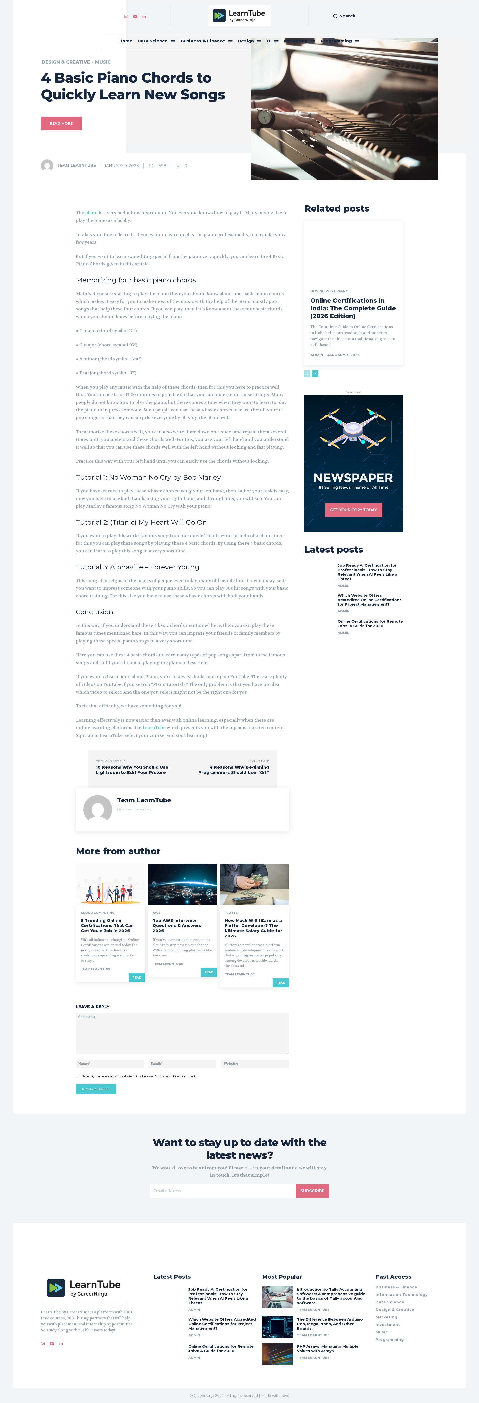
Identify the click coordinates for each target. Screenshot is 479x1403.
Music (103, 62)
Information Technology (402, 1294)
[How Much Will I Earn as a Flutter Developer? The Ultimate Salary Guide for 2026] (254, 884)
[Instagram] (126, 16)
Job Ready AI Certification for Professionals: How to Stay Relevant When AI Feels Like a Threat (367, 572)
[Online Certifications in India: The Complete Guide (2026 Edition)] (353, 251)
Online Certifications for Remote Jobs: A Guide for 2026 (370, 623)
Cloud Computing (98, 912)
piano (91, 212)
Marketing (386, 1317)
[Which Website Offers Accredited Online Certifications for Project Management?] (319, 602)
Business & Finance (330, 291)
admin (316, 355)
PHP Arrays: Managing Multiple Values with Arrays (327, 1348)
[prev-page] (307, 373)
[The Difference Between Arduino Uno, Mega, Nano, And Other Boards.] (277, 1327)
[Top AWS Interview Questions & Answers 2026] (182, 884)
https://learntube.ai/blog (134, 809)
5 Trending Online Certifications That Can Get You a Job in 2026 (107, 925)
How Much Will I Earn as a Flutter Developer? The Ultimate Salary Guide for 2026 (253, 928)
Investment (388, 1324)
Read (136, 977)
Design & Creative (66, 62)
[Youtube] (135, 16)
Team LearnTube (76, 165)
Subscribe (312, 1191)
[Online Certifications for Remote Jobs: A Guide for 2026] (319, 628)
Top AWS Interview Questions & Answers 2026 (177, 925)
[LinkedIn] (144, 16)
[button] (344, 16)
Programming (390, 1339)
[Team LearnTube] (48, 165)
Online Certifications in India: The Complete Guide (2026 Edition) (353, 308)
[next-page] (315, 373)
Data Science (390, 1302)
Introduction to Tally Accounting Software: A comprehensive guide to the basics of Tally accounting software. (331, 1296)
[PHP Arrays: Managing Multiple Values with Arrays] (277, 1354)
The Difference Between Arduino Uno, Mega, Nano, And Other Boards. (330, 1324)
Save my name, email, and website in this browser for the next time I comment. (139, 1076)
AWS (156, 912)
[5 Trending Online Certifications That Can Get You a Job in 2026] (110, 884)
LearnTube (154, 727)
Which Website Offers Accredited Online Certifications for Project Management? (370, 600)
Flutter (232, 912)
